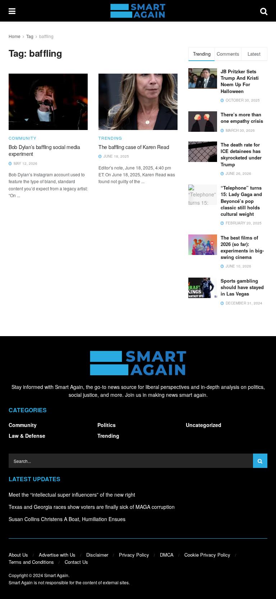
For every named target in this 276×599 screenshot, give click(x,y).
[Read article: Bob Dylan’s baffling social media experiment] (48, 102)
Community (22, 138)
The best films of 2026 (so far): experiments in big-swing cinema (242, 247)
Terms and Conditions (31, 561)
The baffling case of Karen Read (133, 146)
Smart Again (56, 575)
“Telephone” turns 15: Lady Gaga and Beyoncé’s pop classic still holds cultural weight (241, 200)
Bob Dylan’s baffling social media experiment (44, 150)
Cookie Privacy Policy (207, 554)
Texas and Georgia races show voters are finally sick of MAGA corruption (92, 506)
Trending (110, 138)
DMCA (167, 554)
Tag (29, 36)
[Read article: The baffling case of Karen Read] (138, 102)
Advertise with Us (57, 554)
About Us (18, 554)
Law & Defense (27, 435)
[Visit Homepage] (137, 11)
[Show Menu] (12, 11)
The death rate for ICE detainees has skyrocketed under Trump (241, 154)
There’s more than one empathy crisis (242, 117)
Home (14, 36)
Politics (106, 424)
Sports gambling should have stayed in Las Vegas (242, 287)
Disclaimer (97, 554)
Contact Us (76, 561)
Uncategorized (203, 424)
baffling (46, 36)
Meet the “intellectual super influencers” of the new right (72, 494)
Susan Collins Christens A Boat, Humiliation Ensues (67, 519)
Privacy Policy (134, 554)
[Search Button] (263, 11)
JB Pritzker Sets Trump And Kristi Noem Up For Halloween (240, 81)
